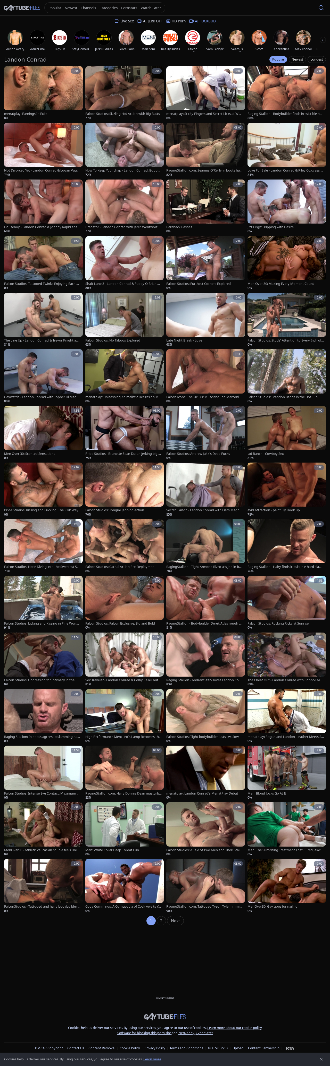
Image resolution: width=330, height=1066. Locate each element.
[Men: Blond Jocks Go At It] (287, 773)
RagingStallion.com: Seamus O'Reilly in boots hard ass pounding (203, 170)
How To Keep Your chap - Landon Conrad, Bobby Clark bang (122, 170)
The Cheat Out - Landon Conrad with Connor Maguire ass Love (286, 680)
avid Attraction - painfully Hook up (274, 510)
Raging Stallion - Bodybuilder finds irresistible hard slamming (285, 114)
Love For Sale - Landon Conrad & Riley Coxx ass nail (285, 170)
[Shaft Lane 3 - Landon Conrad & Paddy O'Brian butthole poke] (124, 263)
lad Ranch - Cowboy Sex (266, 454)
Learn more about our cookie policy (234, 1027)
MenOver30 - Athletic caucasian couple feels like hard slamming (42, 850)
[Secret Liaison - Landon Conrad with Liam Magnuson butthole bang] (205, 490)
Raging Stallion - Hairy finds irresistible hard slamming (285, 567)
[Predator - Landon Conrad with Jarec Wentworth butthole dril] (124, 207)
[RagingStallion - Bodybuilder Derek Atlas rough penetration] (205, 603)
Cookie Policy (130, 1048)
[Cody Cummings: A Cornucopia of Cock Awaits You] (124, 886)
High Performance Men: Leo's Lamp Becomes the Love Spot (123, 737)
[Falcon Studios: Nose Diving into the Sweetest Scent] (43, 546)
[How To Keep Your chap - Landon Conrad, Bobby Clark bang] (124, 150)
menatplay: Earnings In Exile (25, 114)
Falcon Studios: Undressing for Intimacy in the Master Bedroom (42, 680)
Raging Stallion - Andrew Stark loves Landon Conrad (204, 680)
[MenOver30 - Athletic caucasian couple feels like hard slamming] (43, 829)
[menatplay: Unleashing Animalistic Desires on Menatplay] (124, 376)
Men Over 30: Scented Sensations (29, 454)
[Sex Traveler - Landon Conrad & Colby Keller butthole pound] (124, 660)
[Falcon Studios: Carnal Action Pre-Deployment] (124, 546)
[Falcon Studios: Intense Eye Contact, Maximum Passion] (43, 773)
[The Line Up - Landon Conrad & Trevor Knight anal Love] (43, 320)
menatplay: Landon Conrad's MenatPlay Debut (202, 793)
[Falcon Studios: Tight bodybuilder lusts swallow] (205, 716)
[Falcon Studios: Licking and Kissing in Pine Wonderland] (43, 603)
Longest (316, 59)
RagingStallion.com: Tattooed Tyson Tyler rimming (204, 906)
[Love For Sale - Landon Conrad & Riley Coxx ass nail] (287, 150)
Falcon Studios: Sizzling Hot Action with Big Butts (122, 114)
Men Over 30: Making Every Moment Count (281, 284)
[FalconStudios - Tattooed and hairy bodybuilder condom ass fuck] (43, 886)
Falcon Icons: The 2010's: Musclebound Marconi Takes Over (204, 397)
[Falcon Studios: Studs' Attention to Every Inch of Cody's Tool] (287, 320)
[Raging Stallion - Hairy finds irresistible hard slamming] (287, 546)
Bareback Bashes (179, 227)
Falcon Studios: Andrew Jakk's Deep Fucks (198, 454)
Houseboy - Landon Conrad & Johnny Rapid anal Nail (41, 227)
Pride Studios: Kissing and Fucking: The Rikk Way (41, 510)
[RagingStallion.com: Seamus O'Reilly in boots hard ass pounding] (205, 150)
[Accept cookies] (321, 1059)
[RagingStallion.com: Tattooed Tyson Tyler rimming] (205, 886)
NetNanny (186, 1032)
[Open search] (321, 7)
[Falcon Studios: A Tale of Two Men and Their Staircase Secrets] (205, 829)
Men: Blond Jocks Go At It (267, 793)
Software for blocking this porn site (144, 1032)
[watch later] (9, 71)
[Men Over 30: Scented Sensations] (43, 433)
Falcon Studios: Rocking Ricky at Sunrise (278, 623)
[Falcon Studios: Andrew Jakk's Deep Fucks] (205, 433)
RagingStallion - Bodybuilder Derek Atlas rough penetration (203, 623)
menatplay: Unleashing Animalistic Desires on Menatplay (122, 397)
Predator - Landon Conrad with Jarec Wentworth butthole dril (122, 227)
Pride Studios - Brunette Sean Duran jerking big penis (122, 454)
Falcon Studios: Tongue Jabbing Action (114, 510)
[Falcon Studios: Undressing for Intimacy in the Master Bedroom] (43, 660)
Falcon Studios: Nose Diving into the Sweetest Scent (42, 567)
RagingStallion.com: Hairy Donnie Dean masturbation (123, 793)
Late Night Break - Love (184, 340)
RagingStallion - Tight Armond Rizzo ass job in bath (204, 567)
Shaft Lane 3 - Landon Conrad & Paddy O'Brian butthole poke (123, 284)
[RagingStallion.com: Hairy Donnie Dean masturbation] (124, 773)
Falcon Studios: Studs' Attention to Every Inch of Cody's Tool (284, 340)
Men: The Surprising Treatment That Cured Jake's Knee (285, 850)
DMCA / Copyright (49, 1048)
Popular (278, 59)
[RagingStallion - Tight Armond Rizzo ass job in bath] (205, 546)
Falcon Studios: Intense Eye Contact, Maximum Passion (41, 793)
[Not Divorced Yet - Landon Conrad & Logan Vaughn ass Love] (43, 150)
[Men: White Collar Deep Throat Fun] (124, 829)
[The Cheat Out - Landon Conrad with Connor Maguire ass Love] (287, 660)
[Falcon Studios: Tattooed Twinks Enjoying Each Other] (43, 263)
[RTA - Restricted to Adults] (290, 1048)
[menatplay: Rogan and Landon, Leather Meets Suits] (287, 716)
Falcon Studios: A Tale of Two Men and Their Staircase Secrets (204, 850)
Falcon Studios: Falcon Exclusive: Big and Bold (120, 623)
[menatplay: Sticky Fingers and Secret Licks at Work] (205, 93)
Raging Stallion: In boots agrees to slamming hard (41, 737)
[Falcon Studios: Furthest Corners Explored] (205, 263)
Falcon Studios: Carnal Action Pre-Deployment (120, 567)
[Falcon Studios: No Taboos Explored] (124, 320)
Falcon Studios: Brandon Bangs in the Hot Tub (283, 397)
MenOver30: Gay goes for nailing (273, 906)
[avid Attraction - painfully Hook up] (287, 490)
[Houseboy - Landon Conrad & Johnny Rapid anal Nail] (43, 207)
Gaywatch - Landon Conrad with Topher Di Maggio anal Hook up (41, 397)
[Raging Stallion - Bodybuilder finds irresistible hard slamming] (287, 93)
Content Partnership (263, 1048)
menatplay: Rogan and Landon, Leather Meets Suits (285, 737)
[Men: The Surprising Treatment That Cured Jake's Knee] (287, 829)
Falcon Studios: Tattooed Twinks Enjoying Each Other (42, 284)
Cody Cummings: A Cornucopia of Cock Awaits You (122, 906)
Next (175, 921)
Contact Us (75, 1048)
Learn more (152, 1059)
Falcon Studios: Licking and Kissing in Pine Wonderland (42, 623)
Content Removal (101, 1048)
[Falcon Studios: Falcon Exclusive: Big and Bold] (124, 603)
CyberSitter (204, 1032)
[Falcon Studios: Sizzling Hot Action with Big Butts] (124, 93)
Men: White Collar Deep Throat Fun (112, 850)
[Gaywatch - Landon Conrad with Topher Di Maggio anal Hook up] (43, 376)
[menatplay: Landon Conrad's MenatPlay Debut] (205, 773)
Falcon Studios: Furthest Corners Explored (198, 284)
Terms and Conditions (186, 1048)
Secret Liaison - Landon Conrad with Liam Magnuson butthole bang (204, 510)
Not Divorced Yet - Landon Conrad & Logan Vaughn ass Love (41, 170)
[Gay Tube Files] (22, 8)
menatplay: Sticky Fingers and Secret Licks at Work (204, 114)
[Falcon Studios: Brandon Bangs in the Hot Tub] (287, 376)
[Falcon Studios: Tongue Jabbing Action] (124, 490)
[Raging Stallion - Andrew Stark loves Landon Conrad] (205, 660)
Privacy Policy (154, 1048)
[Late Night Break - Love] (205, 320)
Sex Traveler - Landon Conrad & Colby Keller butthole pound (123, 680)
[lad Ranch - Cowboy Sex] (287, 433)
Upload (238, 1048)
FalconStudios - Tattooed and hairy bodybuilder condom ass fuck (41, 906)
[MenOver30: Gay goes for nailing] (287, 886)
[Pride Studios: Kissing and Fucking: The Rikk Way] (43, 490)
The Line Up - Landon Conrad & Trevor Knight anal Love (42, 340)
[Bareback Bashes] (205, 207)
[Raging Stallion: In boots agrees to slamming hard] (43, 716)
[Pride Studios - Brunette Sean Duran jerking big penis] (124, 433)
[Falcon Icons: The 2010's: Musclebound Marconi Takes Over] (205, 376)
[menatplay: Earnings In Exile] (43, 93)
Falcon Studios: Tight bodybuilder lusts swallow (202, 737)
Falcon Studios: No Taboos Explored (112, 340)
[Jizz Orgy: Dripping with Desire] (287, 207)
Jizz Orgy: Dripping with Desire (271, 227)
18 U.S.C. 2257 (218, 1048)
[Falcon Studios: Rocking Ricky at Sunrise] (287, 603)
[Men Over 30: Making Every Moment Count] (287, 263)
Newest (297, 59)
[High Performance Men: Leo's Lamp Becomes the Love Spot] (124, 716)
